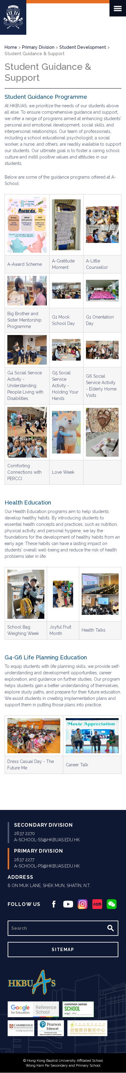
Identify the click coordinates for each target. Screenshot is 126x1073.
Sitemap (63, 949)
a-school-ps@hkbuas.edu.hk (47, 866)
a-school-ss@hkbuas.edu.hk (47, 839)
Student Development (82, 47)
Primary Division (38, 47)
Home (11, 47)
